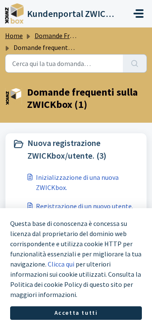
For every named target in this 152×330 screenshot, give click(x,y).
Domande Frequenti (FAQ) (72, 35)
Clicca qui (61, 264)
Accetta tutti (76, 312)
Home (14, 35)
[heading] (76, 149)
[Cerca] (135, 63)
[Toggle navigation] (138, 13)
